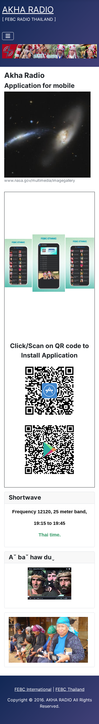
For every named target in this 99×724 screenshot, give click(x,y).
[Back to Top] (90, 714)
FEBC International (33, 689)
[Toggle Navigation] (8, 36)
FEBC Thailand (69, 689)
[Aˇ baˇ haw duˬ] (49, 583)
